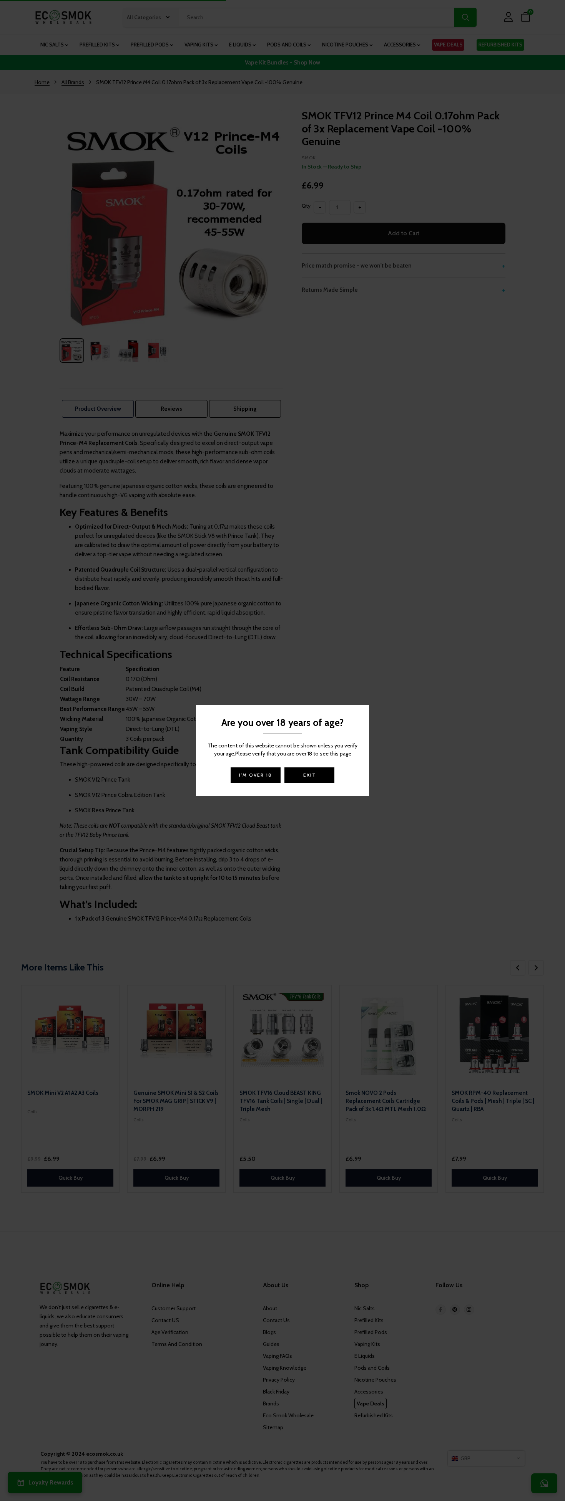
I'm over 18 (255, 775)
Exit (309, 775)
